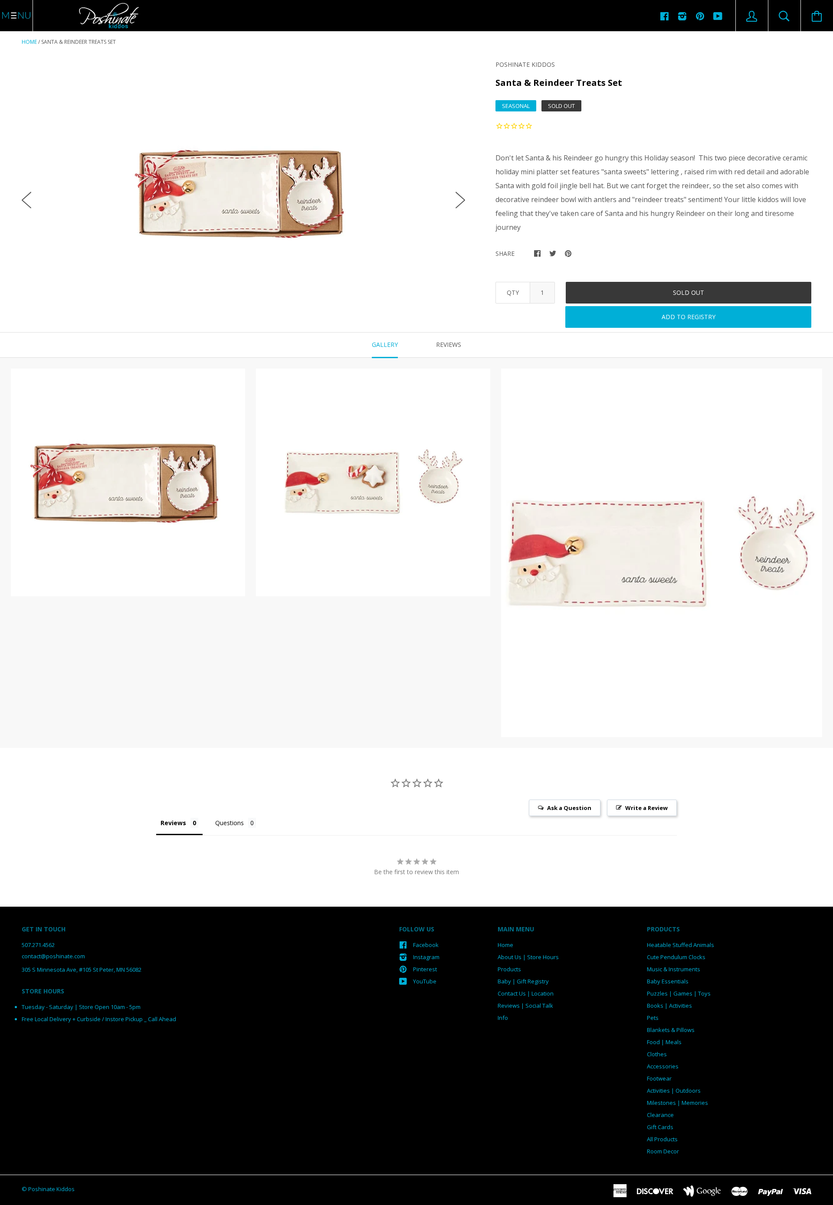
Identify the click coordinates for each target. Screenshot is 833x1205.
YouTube (424, 981)
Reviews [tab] (448, 344)
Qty (513, 292)
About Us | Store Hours (528, 957)
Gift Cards (660, 1127)
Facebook (426, 945)
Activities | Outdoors (674, 1090)
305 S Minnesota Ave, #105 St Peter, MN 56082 (81, 969)
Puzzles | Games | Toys (679, 993)
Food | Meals (664, 1042)
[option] (243, 193)
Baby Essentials (668, 981)
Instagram (426, 957)
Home (29, 42)
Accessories (663, 1066)
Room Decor (663, 1151)
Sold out (688, 292)
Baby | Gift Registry (523, 981)
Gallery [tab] (385, 344)
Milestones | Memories (677, 1103)
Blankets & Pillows (671, 1030)
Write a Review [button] (646, 808)
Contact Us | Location (526, 993)
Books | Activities (669, 1005)
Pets (653, 1018)
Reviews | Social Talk (525, 1005)
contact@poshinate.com (53, 956)
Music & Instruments (673, 969)
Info (503, 1018)
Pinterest (425, 969)
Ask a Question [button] (569, 808)
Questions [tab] (229, 823)
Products (509, 969)
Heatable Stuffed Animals (680, 945)
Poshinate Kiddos (525, 64)
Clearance (660, 1115)
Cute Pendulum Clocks (676, 957)
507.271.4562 (38, 945)
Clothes (657, 1054)
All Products (662, 1139)
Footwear (659, 1078)
